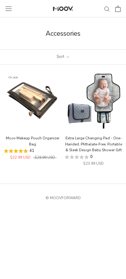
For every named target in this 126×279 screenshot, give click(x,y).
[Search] (107, 8)
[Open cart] (117, 9)
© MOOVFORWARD (63, 197)
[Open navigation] (9, 8)
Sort (61, 56)
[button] (32, 150)
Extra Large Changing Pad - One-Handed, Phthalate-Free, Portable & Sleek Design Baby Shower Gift (93, 144)
